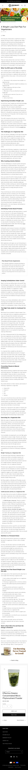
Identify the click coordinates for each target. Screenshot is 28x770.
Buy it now (14, 714)
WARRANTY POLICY (7, 737)
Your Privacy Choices (7, 743)
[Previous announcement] (2, 1)
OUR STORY (5, 731)
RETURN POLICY (6, 734)
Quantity (4, 703)
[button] (2, 5)
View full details (20, 720)
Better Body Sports (9, 765)
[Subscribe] (21, 751)
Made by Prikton (16, 765)
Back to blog (14, 660)
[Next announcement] (25, 1)
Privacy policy (22, 765)
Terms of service (18, 767)
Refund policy (10, 767)
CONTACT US (5, 740)
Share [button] (3, 35)
